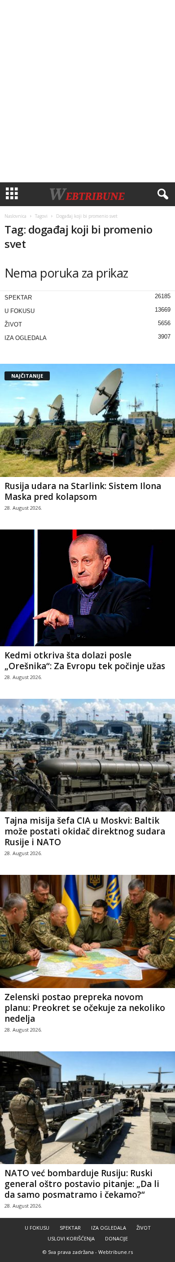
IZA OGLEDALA (25, 338)
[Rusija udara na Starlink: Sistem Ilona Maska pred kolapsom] (87, 420)
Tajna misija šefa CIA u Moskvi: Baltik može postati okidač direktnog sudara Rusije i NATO (84, 831)
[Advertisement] (87, 91)
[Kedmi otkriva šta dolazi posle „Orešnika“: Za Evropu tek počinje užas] (87, 588)
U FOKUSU (19, 311)
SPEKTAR (18, 297)
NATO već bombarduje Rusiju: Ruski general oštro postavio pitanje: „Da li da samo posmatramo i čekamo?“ (81, 1183)
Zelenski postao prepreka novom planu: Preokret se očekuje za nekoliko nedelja (84, 1007)
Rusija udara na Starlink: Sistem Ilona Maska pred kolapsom (82, 491)
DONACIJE (116, 1238)
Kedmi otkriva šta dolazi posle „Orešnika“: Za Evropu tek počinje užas (84, 660)
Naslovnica (15, 216)
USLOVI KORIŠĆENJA (71, 1238)
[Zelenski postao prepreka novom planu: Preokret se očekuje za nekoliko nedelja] (87, 931)
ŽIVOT (13, 324)
